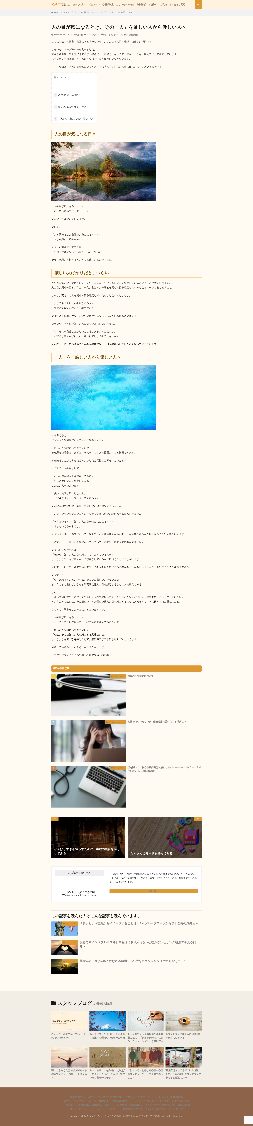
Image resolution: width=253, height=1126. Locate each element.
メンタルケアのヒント (116, 722)
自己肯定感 (133, 35)
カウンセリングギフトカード (80, 1101)
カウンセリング (109, 35)
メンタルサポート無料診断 (168, 1097)
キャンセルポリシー (109, 1109)
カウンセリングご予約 (156, 1101)
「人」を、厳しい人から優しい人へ (74, 119)
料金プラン (94, 4)
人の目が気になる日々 (68, 94)
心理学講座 (108, 4)
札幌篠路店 (136, 1105)
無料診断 (141, 4)
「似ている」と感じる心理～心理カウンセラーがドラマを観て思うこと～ (145, 1074)
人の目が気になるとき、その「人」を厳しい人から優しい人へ (106, 12)
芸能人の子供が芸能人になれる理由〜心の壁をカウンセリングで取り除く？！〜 (133, 961)
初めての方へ (79, 4)
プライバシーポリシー (82, 1109)
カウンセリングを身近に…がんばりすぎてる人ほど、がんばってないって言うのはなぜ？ (107, 1074)
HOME (57, 13)
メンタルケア (122, 35)
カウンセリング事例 (115, 1105)
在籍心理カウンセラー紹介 (126, 1101)
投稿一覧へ (153, 891)
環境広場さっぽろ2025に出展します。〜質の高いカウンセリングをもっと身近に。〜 (183, 1074)
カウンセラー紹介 (125, 4)
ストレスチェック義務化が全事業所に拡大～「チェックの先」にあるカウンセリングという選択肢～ (145, 1038)
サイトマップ (175, 1109)
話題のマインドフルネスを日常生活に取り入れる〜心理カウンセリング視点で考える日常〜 (138, 944)
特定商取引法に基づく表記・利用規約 (144, 1109)
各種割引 (152, 4)
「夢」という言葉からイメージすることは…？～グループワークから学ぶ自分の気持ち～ (139, 923)
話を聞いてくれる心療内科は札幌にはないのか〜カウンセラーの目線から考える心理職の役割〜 (164, 769)
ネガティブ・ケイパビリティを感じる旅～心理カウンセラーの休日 (107, 1036)
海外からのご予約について (160, 1105)
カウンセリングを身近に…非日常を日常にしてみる (183, 1036)
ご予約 (163, 4)
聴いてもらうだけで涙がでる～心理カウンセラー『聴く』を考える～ (69, 1074)
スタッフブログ (70, 12)
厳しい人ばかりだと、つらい (71, 106)
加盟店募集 (183, 1105)
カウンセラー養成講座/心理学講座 (82, 1105)
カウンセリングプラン (137, 1097)
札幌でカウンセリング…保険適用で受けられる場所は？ (157, 722)
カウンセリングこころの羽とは (105, 1097)
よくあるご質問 (177, 4)
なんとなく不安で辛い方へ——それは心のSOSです (68, 1036)
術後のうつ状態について (141, 676)
